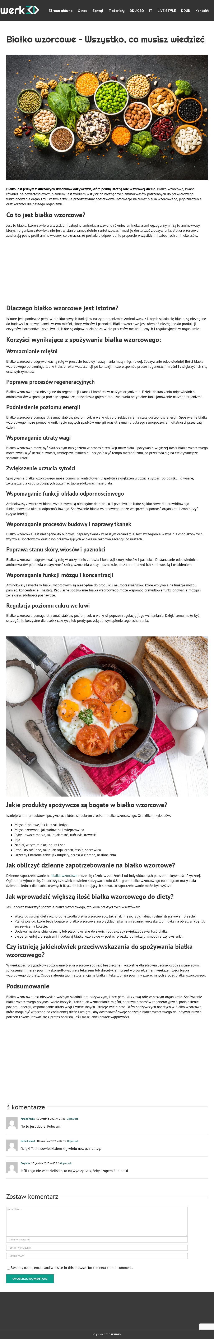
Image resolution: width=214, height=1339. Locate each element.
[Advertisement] (107, 271)
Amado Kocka (28, 1118)
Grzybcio (25, 1163)
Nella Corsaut (28, 1140)
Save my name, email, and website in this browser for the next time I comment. (71, 1267)
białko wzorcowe (64, 875)
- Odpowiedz (71, 1118)
